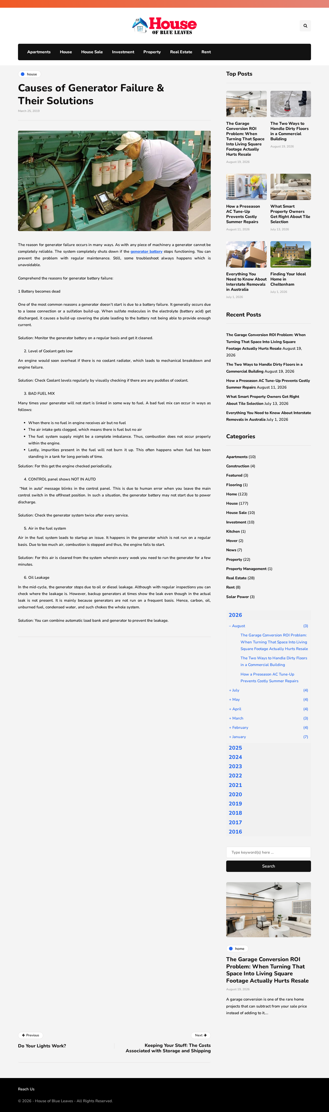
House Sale (92, 52)
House (66, 52)
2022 (235, 775)
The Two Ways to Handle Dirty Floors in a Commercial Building (289, 131)
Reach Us (26, 1089)
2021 (235, 785)
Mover (231, 540)
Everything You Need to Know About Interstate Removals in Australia (246, 281)
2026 (235, 615)
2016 (235, 831)
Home (231, 494)
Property (152, 52)
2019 (235, 803)
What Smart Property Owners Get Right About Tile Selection (290, 214)
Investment (123, 52)
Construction (237, 466)
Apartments (39, 52)
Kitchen (233, 531)
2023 (235, 766)
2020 (235, 794)
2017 (235, 822)
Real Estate (181, 52)
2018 (235, 813)
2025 (235, 747)
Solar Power (237, 596)
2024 (235, 757)
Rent (206, 52)
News (231, 550)
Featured (234, 475)
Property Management (246, 568)
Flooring (234, 484)
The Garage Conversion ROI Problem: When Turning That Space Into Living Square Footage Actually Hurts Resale (245, 139)
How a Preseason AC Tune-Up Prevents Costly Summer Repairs (243, 214)
